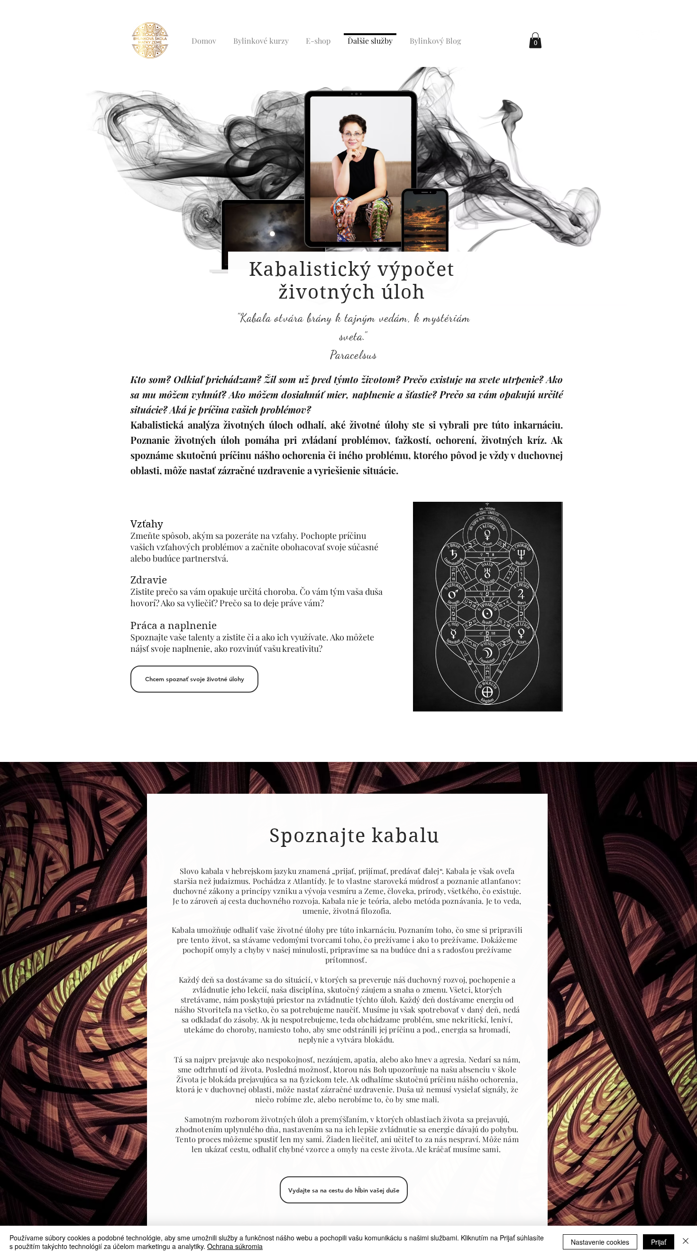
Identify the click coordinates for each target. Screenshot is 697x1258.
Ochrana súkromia (235, 1246)
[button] (535, 40)
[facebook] (640, 35)
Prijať (658, 1242)
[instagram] (655, 35)
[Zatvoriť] (685, 1241)
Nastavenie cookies (600, 1242)
